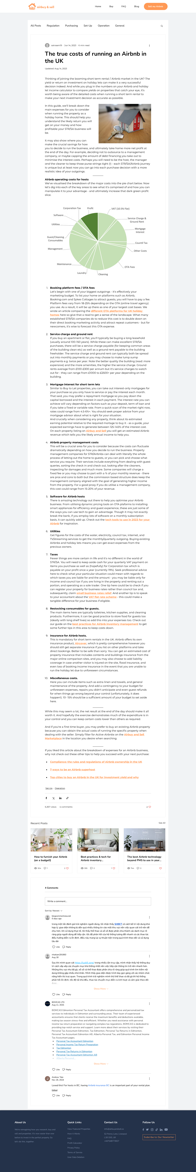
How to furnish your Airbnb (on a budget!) (50, 858)
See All (162, 823)
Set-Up (88, 25)
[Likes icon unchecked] (54, 947)
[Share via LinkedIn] (60, 798)
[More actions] (149, 45)
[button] (161, 26)
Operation (103, 25)
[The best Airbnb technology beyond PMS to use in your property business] (144, 840)
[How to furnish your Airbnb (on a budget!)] (51, 840)
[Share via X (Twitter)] (53, 798)
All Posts (36, 25)
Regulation (53, 25)
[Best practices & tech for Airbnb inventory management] (98, 840)
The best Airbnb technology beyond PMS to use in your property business (144, 858)
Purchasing (71, 25)
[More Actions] (149, 917)
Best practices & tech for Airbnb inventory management (96, 858)
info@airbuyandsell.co (114, 1129)
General (119, 25)
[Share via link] (67, 798)
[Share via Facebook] (46, 798)
